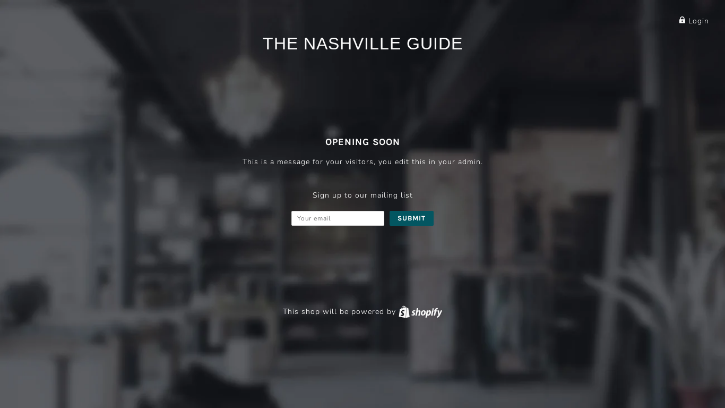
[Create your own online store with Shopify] (420, 312)
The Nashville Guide (363, 43)
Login (697, 21)
